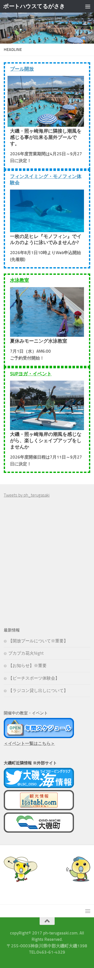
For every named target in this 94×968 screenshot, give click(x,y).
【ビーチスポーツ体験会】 (33, 678)
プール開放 (22, 69)
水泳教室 (19, 280)
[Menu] (87, 6)
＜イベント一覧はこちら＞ (29, 743)
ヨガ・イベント (31, 374)
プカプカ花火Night (26, 653)
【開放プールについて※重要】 (38, 640)
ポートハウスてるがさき (34, 6)
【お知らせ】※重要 (27, 665)
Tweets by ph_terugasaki (27, 495)
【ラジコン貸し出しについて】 (38, 690)
